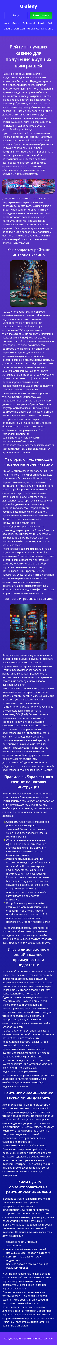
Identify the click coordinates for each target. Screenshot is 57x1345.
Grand (15, 23)
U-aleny (28, 6)
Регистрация (41, 15)
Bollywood (29, 23)
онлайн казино (33, 122)
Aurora (31, 28)
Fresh (41, 23)
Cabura (8, 28)
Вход (16, 15)
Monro (49, 28)
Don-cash (19, 28)
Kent (6, 23)
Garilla (40, 28)
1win (50, 23)
